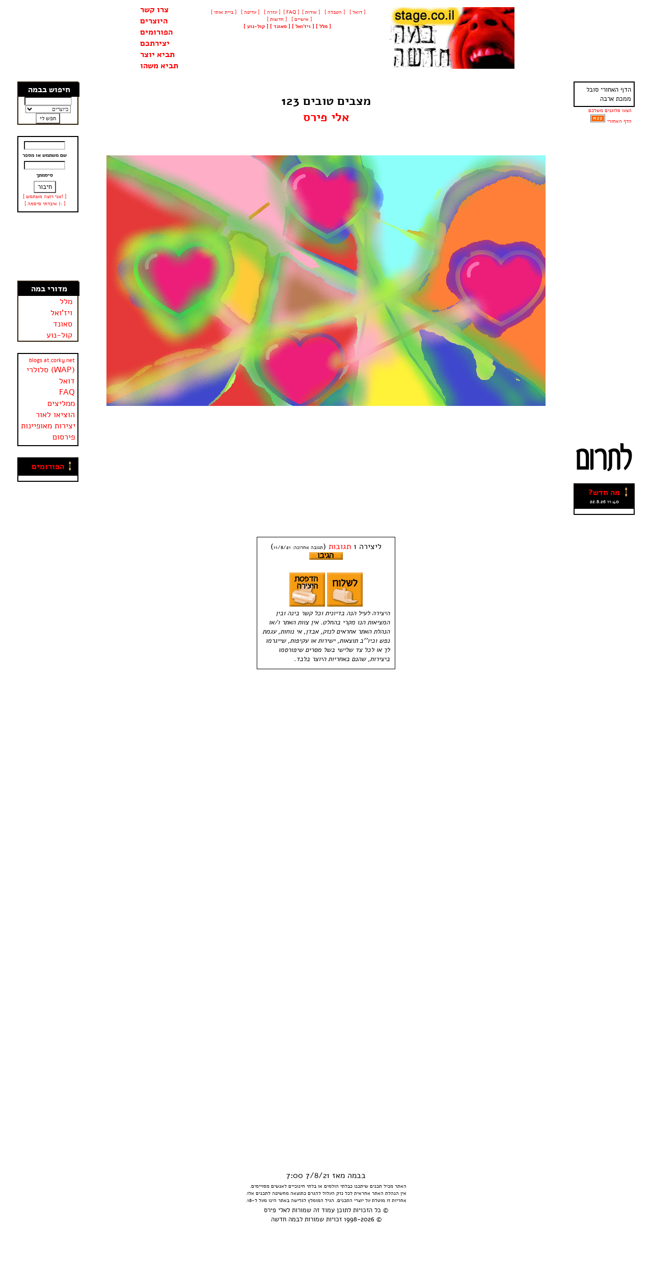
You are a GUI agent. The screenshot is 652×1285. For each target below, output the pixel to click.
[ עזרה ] (271, 12)
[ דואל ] (356, 12)
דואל (67, 381)
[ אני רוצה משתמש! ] (44, 196)
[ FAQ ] (291, 12)
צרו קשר (154, 9)
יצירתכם (155, 43)
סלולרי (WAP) (50, 369)
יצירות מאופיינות (48, 425)
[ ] (255, 26)
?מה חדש (604, 492)
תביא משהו (159, 65)
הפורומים (156, 32)
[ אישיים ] (301, 19)
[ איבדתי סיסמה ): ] (44, 203)
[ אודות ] (311, 12)
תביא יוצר (157, 54)
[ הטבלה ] (334, 12)
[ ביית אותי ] (223, 12)
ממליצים (61, 403)
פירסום (63, 437)
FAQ (67, 392)
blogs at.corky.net (52, 360)
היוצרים (154, 20)
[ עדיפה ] (249, 12)
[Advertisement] (48, 246)
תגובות (340, 546)
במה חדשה (285, 1219)
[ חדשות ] (276, 19)
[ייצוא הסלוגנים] (598, 121)
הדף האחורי (619, 121)
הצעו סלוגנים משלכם (610, 110)
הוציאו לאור (55, 414)
